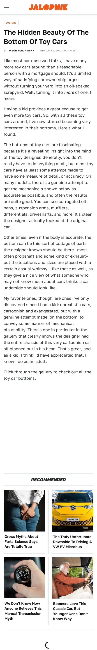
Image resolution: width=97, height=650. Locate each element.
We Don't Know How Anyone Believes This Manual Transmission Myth (23, 611)
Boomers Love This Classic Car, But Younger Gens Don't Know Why (70, 611)
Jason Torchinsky (21, 50)
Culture (11, 22)
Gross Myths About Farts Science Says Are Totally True (21, 541)
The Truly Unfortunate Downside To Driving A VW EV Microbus (72, 542)
